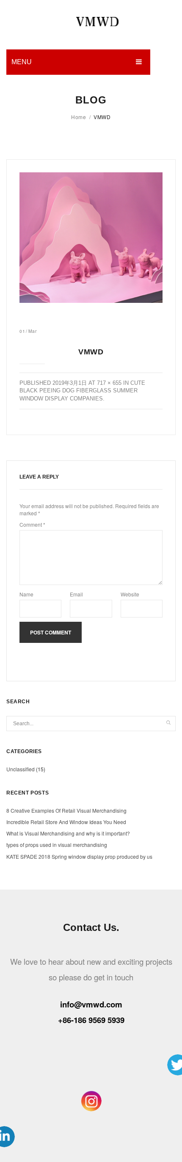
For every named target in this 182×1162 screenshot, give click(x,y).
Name (26, 594)
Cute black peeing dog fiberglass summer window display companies (82, 391)
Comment (32, 524)
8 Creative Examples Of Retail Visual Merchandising (66, 810)
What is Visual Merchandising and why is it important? (68, 833)
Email (76, 594)
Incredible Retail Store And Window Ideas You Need (66, 821)
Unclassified (20, 769)
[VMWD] (91, 237)
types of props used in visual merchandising (56, 844)
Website (130, 594)
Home (78, 116)
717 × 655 (109, 383)
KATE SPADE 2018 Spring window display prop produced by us (79, 856)
